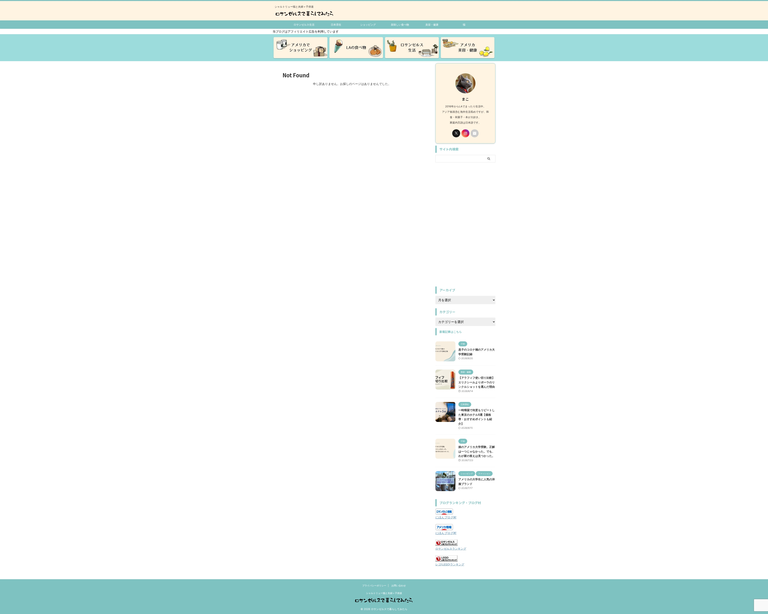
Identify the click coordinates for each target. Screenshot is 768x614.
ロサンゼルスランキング (450, 548)
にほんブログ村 (445, 517)
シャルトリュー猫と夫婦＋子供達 (384, 593)
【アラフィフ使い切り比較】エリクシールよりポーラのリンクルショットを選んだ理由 (476, 382)
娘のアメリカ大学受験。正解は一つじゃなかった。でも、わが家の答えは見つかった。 (476, 451)
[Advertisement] (465, 224)
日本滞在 (336, 24)
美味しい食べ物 (400, 24)
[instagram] (465, 133)
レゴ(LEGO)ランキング (449, 564)
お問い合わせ (398, 585)
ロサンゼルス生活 (304, 24)
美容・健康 (431, 24)
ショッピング (368, 24)
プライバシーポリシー (374, 585)
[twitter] (456, 133)
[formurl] (475, 133)
